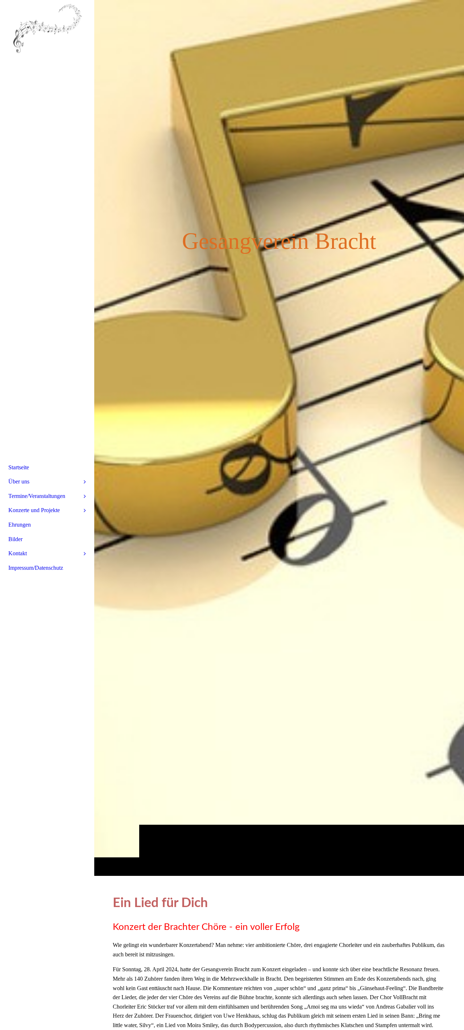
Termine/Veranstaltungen (36, 496)
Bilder (15, 539)
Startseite (18, 467)
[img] (279, 438)
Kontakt (17, 553)
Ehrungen (19, 525)
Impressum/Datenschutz (35, 568)
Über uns (18, 481)
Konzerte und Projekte (34, 510)
